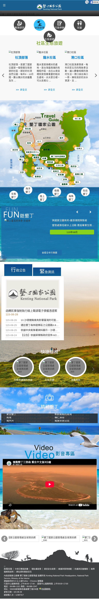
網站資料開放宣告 (24, 572)
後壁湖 (39, 168)
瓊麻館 (35, 157)
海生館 (27, 128)
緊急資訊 (47, 271)
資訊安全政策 (50, 569)
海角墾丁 (71, 198)
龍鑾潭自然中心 (36, 152)
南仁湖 (76, 118)
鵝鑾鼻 (64, 184)
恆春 (28, 142)
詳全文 (23, 89)
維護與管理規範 (65, 569)
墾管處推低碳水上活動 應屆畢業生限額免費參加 (73, 225)
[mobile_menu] (4, 5)
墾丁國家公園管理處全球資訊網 (49, 7)
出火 (38, 141)
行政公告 (18, 270)
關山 (21, 159)
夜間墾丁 (56, 192)
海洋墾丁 (28, 190)
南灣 (43, 157)
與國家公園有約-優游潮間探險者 (69, 220)
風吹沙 (73, 166)
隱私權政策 (36, 569)
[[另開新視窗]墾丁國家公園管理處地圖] (40, 589)
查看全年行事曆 (49, 253)
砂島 (65, 179)
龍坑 (76, 182)
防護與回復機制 (81, 569)
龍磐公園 (79, 173)
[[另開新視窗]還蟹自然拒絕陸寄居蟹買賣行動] (49, 14)
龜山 (16, 124)
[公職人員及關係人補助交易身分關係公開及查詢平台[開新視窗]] (29, 539)
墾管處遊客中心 (55, 161)
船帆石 (55, 170)
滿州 (60, 138)
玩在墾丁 (85, 192)
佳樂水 (79, 148)
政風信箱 (8, 569)
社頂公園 (60, 165)
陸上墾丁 (42, 198)
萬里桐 (14, 149)
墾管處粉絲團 (94, 2)
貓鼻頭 (37, 176)
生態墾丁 (13, 196)
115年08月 (72, 232)
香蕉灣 (60, 174)
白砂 (21, 172)
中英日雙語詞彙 (21, 569)
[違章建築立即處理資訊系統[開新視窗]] (70, 539)
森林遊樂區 (57, 156)
